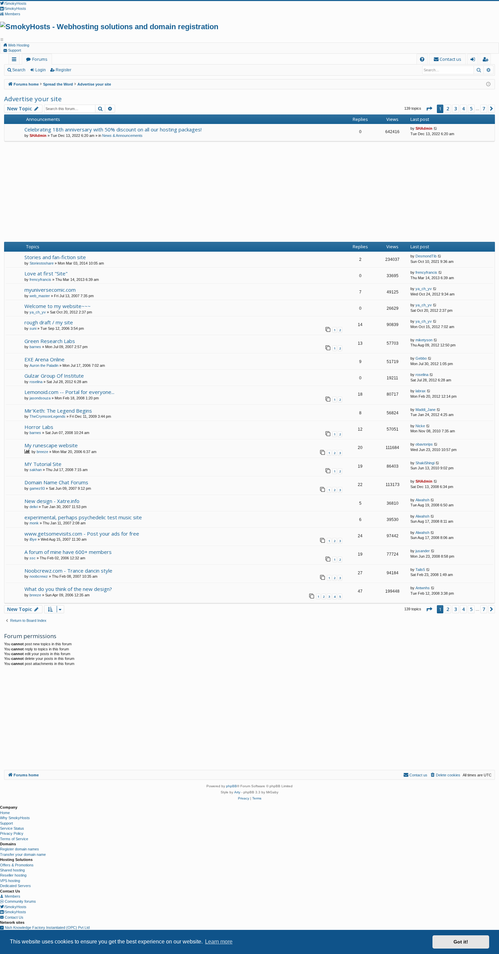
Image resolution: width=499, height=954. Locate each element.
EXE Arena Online (44, 359)
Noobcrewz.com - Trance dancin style (68, 570)
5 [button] (471, 108)
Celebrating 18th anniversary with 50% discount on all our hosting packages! (113, 129)
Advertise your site (33, 98)
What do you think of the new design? (68, 589)
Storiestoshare (42, 263)
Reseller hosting (13, 875)
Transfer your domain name (23, 854)
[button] (429, 109)
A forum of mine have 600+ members (68, 551)
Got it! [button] (461, 941)
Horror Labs (38, 427)
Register (63, 70)
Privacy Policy (11, 833)
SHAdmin (38, 135)
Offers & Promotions (17, 865)
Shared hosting (12, 870)
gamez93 (37, 488)
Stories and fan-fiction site (55, 257)
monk (34, 523)
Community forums (20, 901)
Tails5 (420, 570)
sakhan (36, 470)
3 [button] (455, 108)
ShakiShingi (425, 463)
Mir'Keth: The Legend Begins (58, 410)
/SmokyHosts (15, 907)
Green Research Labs (49, 341)
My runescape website (51, 445)
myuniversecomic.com (50, 289)
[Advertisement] (249, 192)
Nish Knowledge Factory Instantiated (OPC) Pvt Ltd (47, 927)
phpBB (231, 786)
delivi (34, 507)
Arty (237, 792)
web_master (40, 296)
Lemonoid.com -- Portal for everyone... (69, 392)
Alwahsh (422, 500)
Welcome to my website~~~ (57, 306)
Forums (40, 59)
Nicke (420, 426)
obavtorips (424, 444)
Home (5, 813)
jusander (422, 551)
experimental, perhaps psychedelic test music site (83, 517)
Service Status (12, 828)
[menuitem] (422, 59)
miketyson (423, 340)
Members (12, 896)
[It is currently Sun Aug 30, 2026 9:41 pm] (488, 84)
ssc (33, 558)
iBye (33, 539)
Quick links (15, 60)
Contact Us (13, 917)
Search (18, 70)
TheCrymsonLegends (48, 416)
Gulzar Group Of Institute (54, 375)
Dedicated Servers (15, 886)
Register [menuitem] (487, 60)
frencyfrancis (40, 279)
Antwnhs (422, 588)
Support (14, 50)
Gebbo (421, 358)
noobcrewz (39, 576)
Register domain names (19, 849)
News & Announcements (122, 135)
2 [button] (447, 108)
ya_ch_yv (423, 289)
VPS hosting (10, 881)
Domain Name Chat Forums (56, 482)
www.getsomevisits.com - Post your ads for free (81, 533)
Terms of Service (14, 839)
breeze (42, 452)
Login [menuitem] (474, 60)
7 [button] (483, 108)
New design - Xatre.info (51, 501)
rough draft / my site (48, 322)
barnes (35, 347)
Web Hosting (18, 45)
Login (40, 70)
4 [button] (463, 108)
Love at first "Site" (46, 273)
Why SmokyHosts (15, 818)
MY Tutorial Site (42, 464)
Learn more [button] (219, 941)
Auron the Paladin (44, 365)
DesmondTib (426, 256)
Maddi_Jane (425, 410)
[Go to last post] (435, 128)
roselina (36, 382)
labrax (420, 391)
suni (33, 328)
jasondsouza (40, 398)
